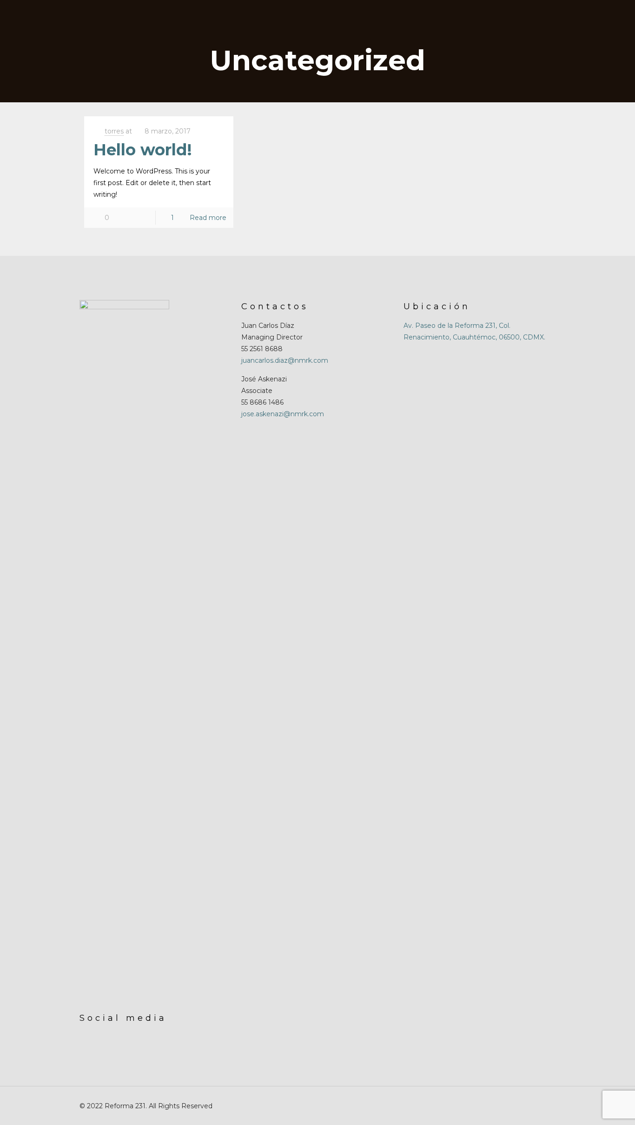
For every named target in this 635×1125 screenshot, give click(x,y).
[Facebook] (509, 1105)
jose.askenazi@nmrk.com (282, 414)
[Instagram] (522, 1105)
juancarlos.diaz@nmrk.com (284, 360)
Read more (208, 217)
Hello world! (142, 150)
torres (114, 131)
